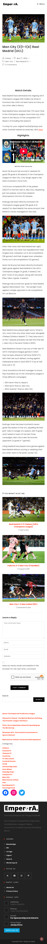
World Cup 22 (11, 863)
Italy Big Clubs (8, 772)
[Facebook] (5, 793)
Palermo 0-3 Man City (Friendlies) (23, 565)
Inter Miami (7, 769)
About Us (10, 887)
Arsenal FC (6, 751)
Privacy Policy (12, 891)
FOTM (4, 764)
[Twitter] (22, 793)
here (41, 130)
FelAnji (8, 58)
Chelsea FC (7, 753)
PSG (4, 782)
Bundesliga (11, 844)
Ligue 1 (9, 855)
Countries (6, 756)
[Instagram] (14, 793)
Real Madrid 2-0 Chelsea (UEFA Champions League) (23, 525)
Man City (9, 62)
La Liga (9, 851)
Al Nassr (5, 748)
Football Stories (9, 761)
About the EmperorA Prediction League (18, 713)
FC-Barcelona (8, 758)
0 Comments (11, 65)
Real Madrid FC (22, 62)
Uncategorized (8, 788)
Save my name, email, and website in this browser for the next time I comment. (20, 667)
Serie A (9, 859)
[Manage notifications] (41, 939)
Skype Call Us (12, 930)
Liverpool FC (7, 774)
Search (5, 696)
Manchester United (10, 780)
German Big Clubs (9, 766)
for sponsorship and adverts (24, 918)
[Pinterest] (28, 876)
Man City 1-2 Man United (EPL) (23, 604)
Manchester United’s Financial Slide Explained (21, 739)
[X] (7, 876)
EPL (7, 848)
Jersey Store (16, 925)
